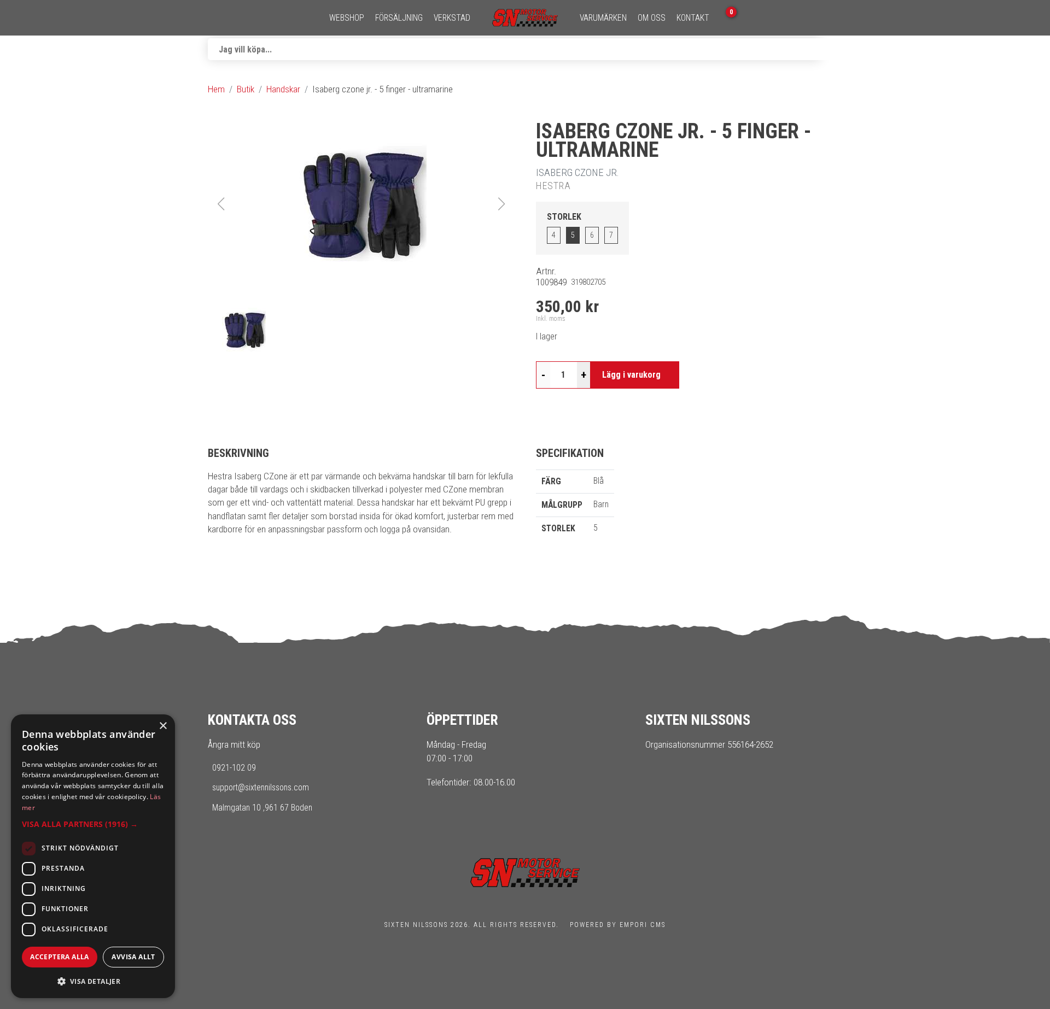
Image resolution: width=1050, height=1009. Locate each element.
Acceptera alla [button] (59, 956)
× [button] (163, 726)
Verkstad (452, 18)
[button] (361, 204)
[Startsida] (525, 18)
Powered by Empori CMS (618, 925)
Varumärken (603, 18)
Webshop (346, 18)
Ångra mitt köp (234, 744)
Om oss (652, 18)
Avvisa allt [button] (133, 956)
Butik (245, 89)
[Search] (831, 49)
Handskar (283, 89)
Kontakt (692, 18)
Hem (216, 89)
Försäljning (399, 18)
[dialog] (93, 856)
